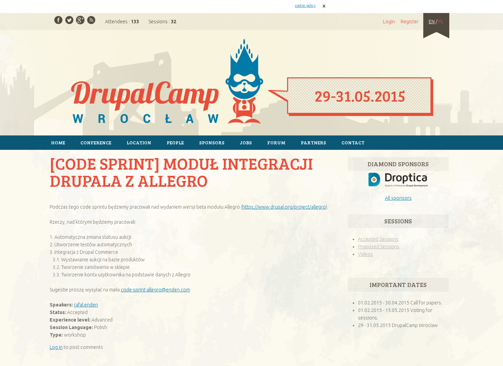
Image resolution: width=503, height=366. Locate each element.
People (175, 142)
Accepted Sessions (378, 239)
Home (251, 82)
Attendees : (122, 21)
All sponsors (398, 198)
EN (432, 21)
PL (440, 21)
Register (409, 21)
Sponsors (211, 142)
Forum (276, 142)
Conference (95, 142)
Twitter (69, 20)
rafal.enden (86, 305)
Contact (352, 142)
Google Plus (80, 20)
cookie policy (305, 5)
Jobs (246, 142)
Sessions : (162, 21)
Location (139, 142)
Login (389, 21)
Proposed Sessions (378, 246)
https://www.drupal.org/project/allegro (284, 207)
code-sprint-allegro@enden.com (155, 289)
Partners (313, 142)
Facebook (58, 20)
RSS (91, 20)
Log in (56, 347)
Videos (365, 254)
